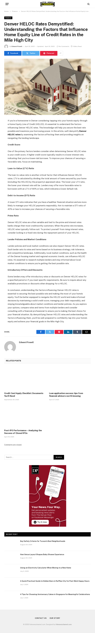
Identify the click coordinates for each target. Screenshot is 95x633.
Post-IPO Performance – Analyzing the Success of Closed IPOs (23, 431)
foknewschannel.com (64, 624)
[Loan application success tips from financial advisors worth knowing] (70, 378)
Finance (8, 18)
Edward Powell (17, 46)
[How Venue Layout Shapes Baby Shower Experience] (11, 557)
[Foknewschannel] (47, 4)
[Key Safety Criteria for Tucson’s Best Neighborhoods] (11, 544)
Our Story (55, 618)
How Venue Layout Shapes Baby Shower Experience (42, 554)
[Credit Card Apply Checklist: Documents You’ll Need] (25, 378)
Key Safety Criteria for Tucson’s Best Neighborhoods (42, 541)
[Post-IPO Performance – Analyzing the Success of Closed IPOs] (25, 415)
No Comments (64, 46)
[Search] (88, 4)
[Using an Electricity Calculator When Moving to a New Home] (11, 571)
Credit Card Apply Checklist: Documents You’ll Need (23, 394)
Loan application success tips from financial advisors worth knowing (66, 394)
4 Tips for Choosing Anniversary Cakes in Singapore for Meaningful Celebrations (55, 594)
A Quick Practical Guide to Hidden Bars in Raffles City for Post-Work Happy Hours (54, 581)
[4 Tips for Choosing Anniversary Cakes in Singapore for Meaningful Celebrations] (11, 597)
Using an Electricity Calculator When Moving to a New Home (45, 568)
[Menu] (7, 4)
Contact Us (41, 618)
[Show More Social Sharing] (60, 53)
